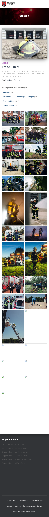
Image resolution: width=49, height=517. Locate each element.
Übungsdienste (8, 105)
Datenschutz (11, 500)
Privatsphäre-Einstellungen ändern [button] (28, 506)
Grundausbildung (9, 101)
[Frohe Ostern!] (24, 43)
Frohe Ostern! (11, 67)
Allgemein (5, 63)
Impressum (24, 500)
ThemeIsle (32, 511)
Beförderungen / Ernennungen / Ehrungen (18, 97)
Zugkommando (37, 500)
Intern (9, 506)
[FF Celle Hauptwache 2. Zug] (9, 4)
